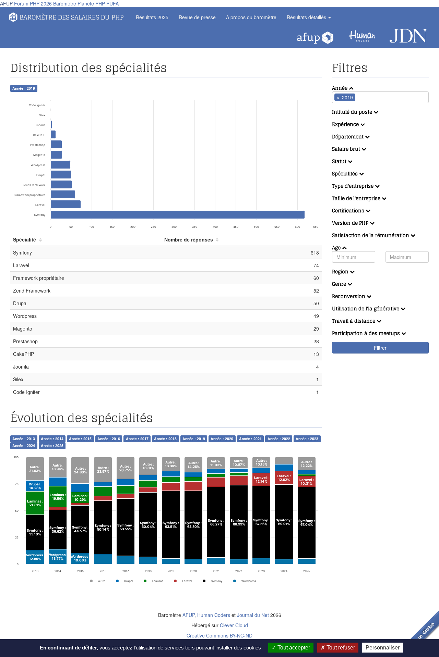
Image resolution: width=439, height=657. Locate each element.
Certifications (349, 210)
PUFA (112, 3)
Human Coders (213, 614)
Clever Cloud (234, 625)
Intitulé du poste (352, 112)
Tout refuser (340, 647)
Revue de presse (197, 17)
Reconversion (349, 296)
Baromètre (64, 3)
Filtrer (380, 347)
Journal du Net (253, 614)
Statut (340, 161)
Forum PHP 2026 (33, 3)
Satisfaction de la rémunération (371, 235)
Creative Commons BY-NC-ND (219, 635)
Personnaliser (383, 647)
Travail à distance (354, 321)
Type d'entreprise (353, 186)
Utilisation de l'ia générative (366, 308)
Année (340, 88)
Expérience (346, 124)
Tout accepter (293, 647)
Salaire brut (346, 149)
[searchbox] (367, 97)
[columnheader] (86, 239)
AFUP (6, 3)
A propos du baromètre (251, 17)
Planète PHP (91, 3)
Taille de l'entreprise (357, 198)
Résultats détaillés (307, 17)
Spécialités (345, 173)
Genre (339, 284)
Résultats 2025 (152, 17)
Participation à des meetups (366, 333)
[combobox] (380, 97)
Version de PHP (351, 223)
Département (348, 136)
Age (337, 247)
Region (341, 271)
